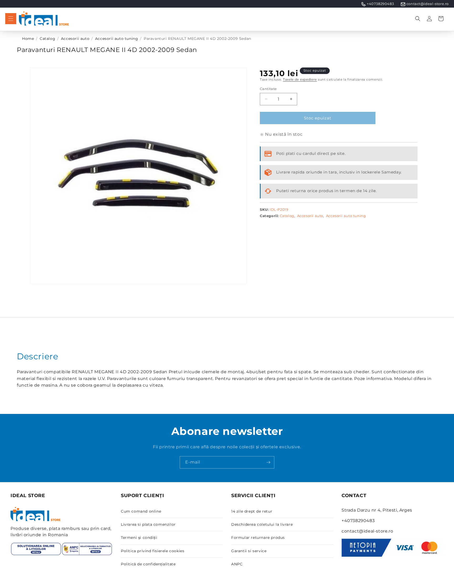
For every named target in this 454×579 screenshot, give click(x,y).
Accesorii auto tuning (116, 38)
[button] (10, 18)
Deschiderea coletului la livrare (262, 524)
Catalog (47, 38)
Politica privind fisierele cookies (152, 551)
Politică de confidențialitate (148, 564)
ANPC (237, 564)
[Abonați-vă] (268, 462)
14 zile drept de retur (251, 511)
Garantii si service (248, 551)
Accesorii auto (75, 38)
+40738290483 (380, 4)
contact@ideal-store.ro (427, 4)
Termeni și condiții (139, 537)
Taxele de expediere (300, 79)
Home (28, 38)
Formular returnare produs (258, 537)
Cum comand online (141, 511)
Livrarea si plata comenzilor (148, 524)
